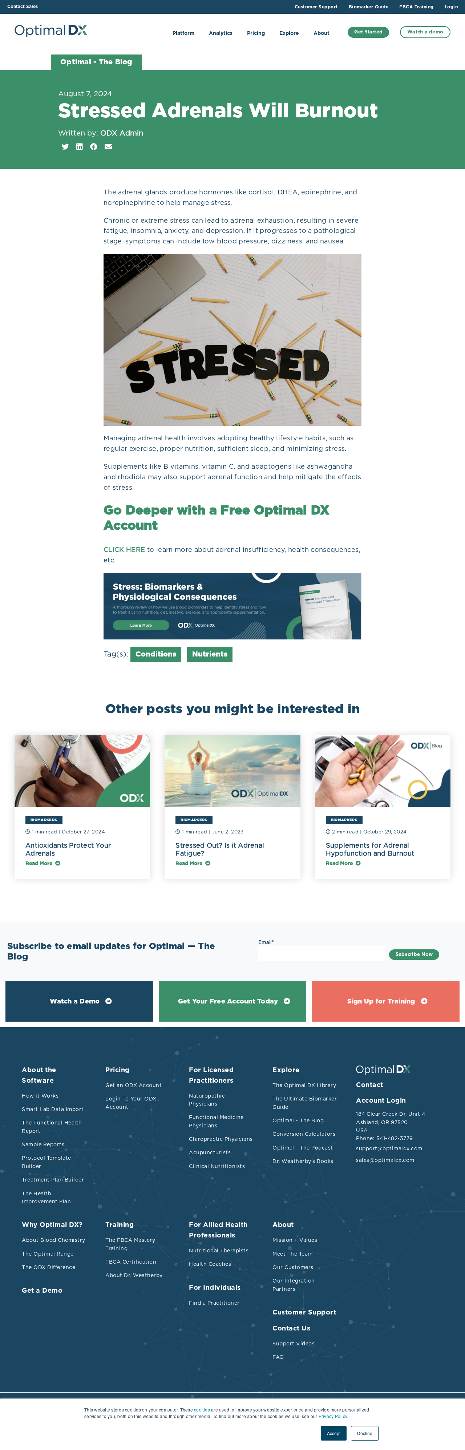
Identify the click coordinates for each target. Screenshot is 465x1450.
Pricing (256, 33)
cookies (202, 1409)
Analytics (220, 33)
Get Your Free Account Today (228, 1001)
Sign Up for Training (381, 1001)
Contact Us (291, 1328)
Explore (289, 33)
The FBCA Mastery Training (130, 1244)
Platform (183, 33)
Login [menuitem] (451, 7)
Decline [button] (364, 1433)
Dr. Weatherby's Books (302, 1161)
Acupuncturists (210, 1152)
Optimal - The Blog (298, 1120)
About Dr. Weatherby (134, 1275)
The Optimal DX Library (304, 1085)
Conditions (156, 654)
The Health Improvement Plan (46, 1197)
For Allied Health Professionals (218, 1230)
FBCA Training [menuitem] (416, 7)
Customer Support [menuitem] (316, 7)
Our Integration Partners (293, 1285)
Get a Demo (42, 1291)
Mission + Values (294, 1240)
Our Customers (293, 1267)
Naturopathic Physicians (207, 1100)
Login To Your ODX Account (131, 1103)
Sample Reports (43, 1144)
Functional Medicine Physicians (216, 1121)
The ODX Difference (48, 1267)
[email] (108, 147)
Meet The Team (292, 1254)
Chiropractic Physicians (221, 1139)
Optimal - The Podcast (302, 1148)
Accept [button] (333, 1433)
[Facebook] (93, 147)
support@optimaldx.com (388, 1148)
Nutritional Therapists (218, 1250)
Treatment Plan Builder (53, 1180)
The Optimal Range (48, 1254)
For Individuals (215, 1288)
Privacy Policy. (333, 1416)
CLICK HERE (124, 549)
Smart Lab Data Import (53, 1109)
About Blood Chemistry (53, 1240)
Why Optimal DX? (52, 1225)
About (321, 33)
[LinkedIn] (79, 147)
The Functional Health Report (52, 1127)
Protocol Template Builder (46, 1162)
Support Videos (293, 1343)
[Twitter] (65, 147)
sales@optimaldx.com (385, 1160)
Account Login (381, 1101)
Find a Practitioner (214, 1303)
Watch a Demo (75, 1001)
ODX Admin (121, 133)
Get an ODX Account (133, 1085)
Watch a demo (425, 32)
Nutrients (209, 654)
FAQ (278, 1357)
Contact (369, 1085)
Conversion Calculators (303, 1134)
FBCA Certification (130, 1262)
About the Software (39, 1075)
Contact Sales (22, 6)
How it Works (40, 1096)
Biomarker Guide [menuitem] (369, 7)
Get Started (368, 32)
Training (119, 1225)
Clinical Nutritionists (217, 1166)
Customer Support (304, 1312)
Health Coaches (210, 1264)
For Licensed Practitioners (211, 1075)
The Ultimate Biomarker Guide (304, 1103)
